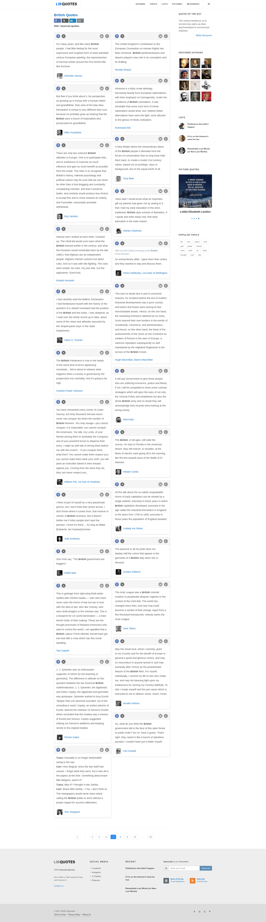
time (205, 242)
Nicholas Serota (73, 75)
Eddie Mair (70, 573)
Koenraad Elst (123, 127)
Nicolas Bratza (123, 69)
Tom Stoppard (72, 812)
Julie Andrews (72, 538)
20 (150, 837)
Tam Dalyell (62, 650)
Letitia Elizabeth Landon (195, 211)
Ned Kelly (128, 419)
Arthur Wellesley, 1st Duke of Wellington (145, 273)
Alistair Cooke (130, 471)
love (188, 242)
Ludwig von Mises (133, 528)
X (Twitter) (96, 876)
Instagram (96, 872)
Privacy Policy (74, 914)
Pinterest (96, 880)
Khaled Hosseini (65, 280)
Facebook (96, 868)
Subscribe (205, 868)
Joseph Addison (132, 571)
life (182, 242)
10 (135, 837)
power (190, 246)
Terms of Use (60, 914)
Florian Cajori (71, 737)
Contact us (58, 886)
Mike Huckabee (72, 132)
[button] (209, 3)
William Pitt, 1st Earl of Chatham (82, 481)
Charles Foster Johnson (69, 390)
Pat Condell (129, 751)
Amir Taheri (129, 628)
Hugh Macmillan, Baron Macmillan (134, 359)
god (182, 246)
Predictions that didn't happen (140, 868)
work (190, 250)
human (199, 246)
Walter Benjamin (204, 35)
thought (183, 255)
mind (182, 250)
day (199, 255)
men (192, 255)
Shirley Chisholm (132, 230)
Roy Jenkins (71, 216)
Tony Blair (128, 178)
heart (205, 250)
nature (197, 242)
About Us (87, 914)
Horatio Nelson (131, 703)
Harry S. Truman (73, 340)
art (197, 250)
